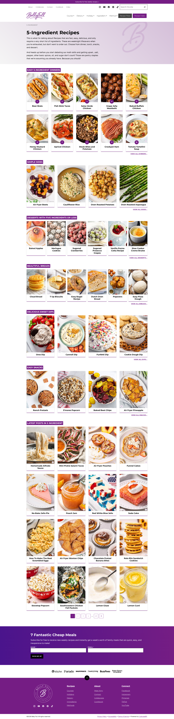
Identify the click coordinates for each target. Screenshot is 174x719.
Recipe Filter (125, 16)
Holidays (70, 694)
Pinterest (125, 698)
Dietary (70, 698)
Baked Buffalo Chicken (136, 107)
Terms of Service (123, 716)
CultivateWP (143, 716)
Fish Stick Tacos (62, 106)
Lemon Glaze (102, 605)
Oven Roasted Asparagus (133, 205)
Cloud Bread (36, 297)
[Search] (144, 7)
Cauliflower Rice (71, 205)
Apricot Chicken (62, 147)
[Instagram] (100, 7)
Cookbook (59, 7)
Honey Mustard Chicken (37, 148)
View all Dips (140, 359)
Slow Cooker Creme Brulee (138, 249)
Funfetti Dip (103, 354)
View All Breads (138, 304)
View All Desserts (137, 258)
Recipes (71, 686)
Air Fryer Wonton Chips (71, 558)
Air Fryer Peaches (102, 466)
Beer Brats (37, 106)
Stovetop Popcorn (40, 605)
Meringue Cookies (56, 249)
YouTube (125, 705)
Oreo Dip (40, 354)
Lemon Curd (133, 605)
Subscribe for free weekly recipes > (87, 2)
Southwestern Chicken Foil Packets (71, 606)
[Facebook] (109, 7)
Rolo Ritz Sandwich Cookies (133, 559)
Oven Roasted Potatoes (102, 205)
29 (96, 616)
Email (91, 647)
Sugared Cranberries (77, 249)
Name (33, 647)
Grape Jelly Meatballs (111, 107)
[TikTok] (117, 7)
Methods (70, 705)
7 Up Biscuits (56, 297)
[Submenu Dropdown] (73, 15)
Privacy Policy (102, 716)
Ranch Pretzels (40, 410)
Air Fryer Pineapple (133, 410)
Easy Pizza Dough (138, 298)
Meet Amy (98, 691)
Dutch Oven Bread (97, 298)
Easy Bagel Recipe (76, 298)
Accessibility (112, 716)
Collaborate (40, 7)
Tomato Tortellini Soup (136, 148)
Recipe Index (139, 16)
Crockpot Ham (112, 147)
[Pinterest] (113, 7)
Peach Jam (71, 513)
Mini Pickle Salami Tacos (71, 466)
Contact (50, 7)
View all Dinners (138, 154)
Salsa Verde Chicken (87, 107)
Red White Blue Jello (102, 513)
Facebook (126, 691)
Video (68, 7)
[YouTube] (104, 7)
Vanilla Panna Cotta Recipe (117, 249)
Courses (70, 691)
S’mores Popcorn (71, 410)
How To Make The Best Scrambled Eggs (40, 559)
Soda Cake (133, 513)
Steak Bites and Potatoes (87, 148)
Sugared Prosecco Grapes (97, 250)
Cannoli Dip (71, 354)
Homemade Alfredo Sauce (40, 467)
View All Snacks (138, 415)
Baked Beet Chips (102, 410)
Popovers (117, 297)
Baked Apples (36, 248)
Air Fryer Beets (40, 205)
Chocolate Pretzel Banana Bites (102, 559)
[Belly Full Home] (36, 15)
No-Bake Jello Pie (40, 513)
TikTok (124, 702)
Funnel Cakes (133, 466)
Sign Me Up (37, 656)
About (30, 7)
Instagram (126, 694)
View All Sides (139, 209)
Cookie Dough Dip (133, 354)
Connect (126, 686)
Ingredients (72, 702)
